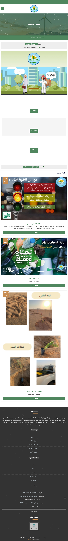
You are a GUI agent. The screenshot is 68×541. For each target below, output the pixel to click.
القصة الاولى (34, 110)
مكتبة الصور (28, 44)
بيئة (37, 166)
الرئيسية (42, 37)
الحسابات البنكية (33, 448)
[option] (34, 524)
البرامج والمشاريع (33, 444)
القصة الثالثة (34, 149)
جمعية (34, 166)
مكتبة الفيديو (33, 476)
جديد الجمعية (35, 37)
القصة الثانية (34, 130)
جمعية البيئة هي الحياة (27, 166)
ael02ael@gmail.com (30, 499)
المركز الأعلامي (33, 452)
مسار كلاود (30, 539)
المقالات (33, 468)
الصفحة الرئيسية (33, 437)
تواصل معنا (33, 480)
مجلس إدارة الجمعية (33, 440)
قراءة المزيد (35, 232)
